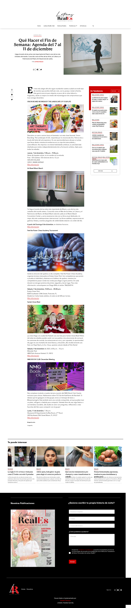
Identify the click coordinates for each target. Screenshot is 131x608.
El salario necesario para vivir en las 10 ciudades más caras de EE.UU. (99, 112)
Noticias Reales (61, 26)
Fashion (10, 469)
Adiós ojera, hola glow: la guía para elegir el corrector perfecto (49, 473)
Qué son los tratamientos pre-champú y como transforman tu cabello (77, 474)
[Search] (91, 26)
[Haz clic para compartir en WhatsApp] (33, 69)
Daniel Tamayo (65, 600)
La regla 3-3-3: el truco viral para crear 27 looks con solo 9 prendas (20, 473)
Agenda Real (38, 35)
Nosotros (30, 589)
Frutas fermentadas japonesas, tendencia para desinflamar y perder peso (106, 474)
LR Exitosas (83, 26)
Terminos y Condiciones (86, 550)
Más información (33, 164)
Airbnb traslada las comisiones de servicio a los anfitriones (99, 137)
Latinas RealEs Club (49, 26)
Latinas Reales (39, 61)
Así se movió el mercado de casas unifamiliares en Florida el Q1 (100, 162)
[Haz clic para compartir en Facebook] (37, 69)
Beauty (39, 469)
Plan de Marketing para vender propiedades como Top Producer (99, 124)
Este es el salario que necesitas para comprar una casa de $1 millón (99, 149)
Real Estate (95, 119)
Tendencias (72, 26)
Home (39, 26)
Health (96, 469)
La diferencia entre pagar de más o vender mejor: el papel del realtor (100, 99)
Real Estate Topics (98, 94)
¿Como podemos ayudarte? (79, 531)
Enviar (72, 562)
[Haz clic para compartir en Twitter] (41, 69)
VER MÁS (114, 91)
